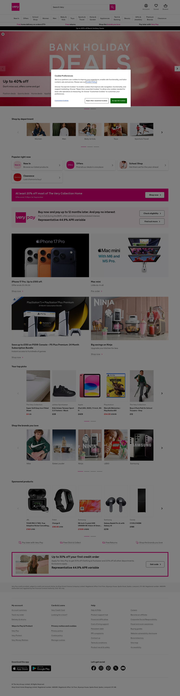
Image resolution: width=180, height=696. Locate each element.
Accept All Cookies (118, 101)
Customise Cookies (62, 101)
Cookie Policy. (91, 82)
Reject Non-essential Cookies (96, 101)
